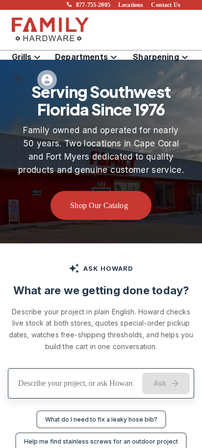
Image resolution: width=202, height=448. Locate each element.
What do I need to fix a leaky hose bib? (101, 419)
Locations (130, 4)
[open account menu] (47, 80)
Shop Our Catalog (99, 205)
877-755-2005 (93, 4)
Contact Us (165, 4)
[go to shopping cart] (18, 80)
